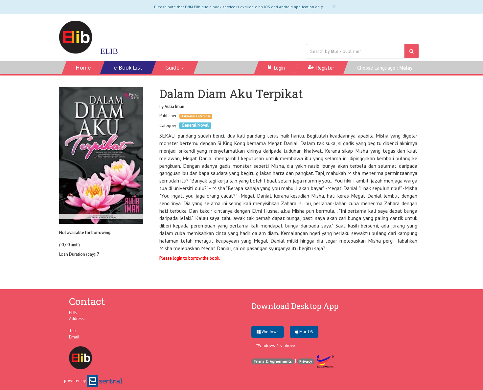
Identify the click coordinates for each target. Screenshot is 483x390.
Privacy (305, 361)
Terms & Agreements (273, 361)
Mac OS (305, 332)
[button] (174, 67)
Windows (270, 332)
